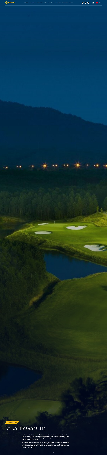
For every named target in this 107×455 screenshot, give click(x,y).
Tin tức (50, 2)
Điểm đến (39, 2)
